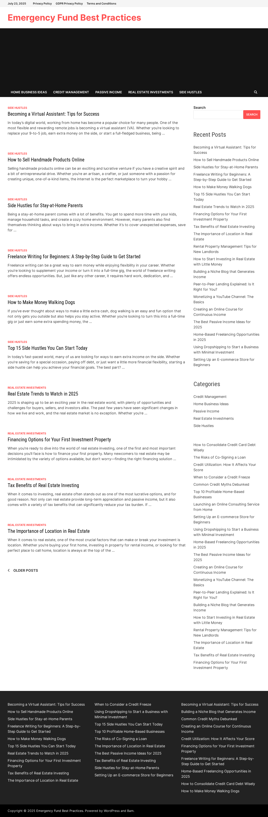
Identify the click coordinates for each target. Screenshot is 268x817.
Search (199, 107)
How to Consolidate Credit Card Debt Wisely (218, 784)
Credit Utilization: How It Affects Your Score (217, 739)
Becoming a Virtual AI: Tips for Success (53, 114)
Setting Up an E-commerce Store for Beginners (134, 775)
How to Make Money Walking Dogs (41, 302)
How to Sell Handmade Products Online (46, 160)
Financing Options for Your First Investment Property (59, 439)
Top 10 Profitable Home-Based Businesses (130, 731)
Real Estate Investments (150, 92)
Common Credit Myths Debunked (221, 484)
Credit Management (71, 92)
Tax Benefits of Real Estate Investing (43, 485)
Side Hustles (190, 92)
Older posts (25, 570)
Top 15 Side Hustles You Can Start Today (47, 348)
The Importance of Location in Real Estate (49, 531)
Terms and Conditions (101, 3)
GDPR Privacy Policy (69, 3)
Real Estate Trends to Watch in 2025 (43, 394)
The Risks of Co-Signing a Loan (219, 457)
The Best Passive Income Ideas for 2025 (128, 753)
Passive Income (108, 92)
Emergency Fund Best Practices (74, 17)
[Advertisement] (134, 57)
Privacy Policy (42, 3)
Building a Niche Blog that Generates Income (218, 712)
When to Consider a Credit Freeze (221, 477)
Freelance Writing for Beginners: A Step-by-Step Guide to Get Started (74, 256)
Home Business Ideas (29, 92)
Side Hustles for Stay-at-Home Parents (45, 205)
